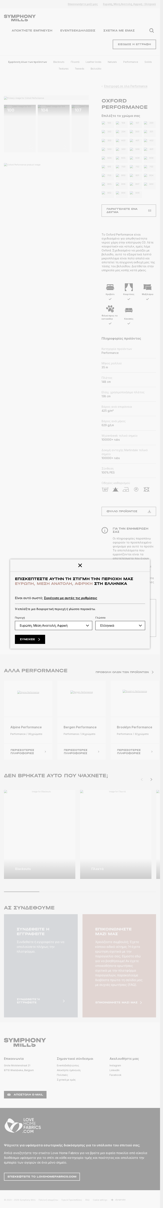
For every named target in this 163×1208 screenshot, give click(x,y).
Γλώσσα (100, 617)
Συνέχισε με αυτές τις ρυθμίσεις (70, 598)
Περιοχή (20, 617)
